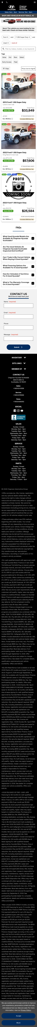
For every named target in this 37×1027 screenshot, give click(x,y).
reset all (14, 43)
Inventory (17, 358)
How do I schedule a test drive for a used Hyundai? (16, 275)
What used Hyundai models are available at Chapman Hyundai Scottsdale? (16, 238)
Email (10, 313)
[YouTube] (21, 410)
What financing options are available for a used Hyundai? (15, 267)
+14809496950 (18, 402)
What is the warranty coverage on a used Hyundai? (16, 283)
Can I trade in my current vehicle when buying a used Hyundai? (16, 258)
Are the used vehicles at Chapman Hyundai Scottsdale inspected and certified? (15, 249)
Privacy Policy (26, 1010)
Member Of (17, 369)
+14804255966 (18, 395)
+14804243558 (18, 388)
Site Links (17, 363)
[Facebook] (14, 410)
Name (10, 302)
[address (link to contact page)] (2, 2)
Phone (6, 323)
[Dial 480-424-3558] (7, 2)
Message (11, 334)
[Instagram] (18, 410)
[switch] (34, 2)
